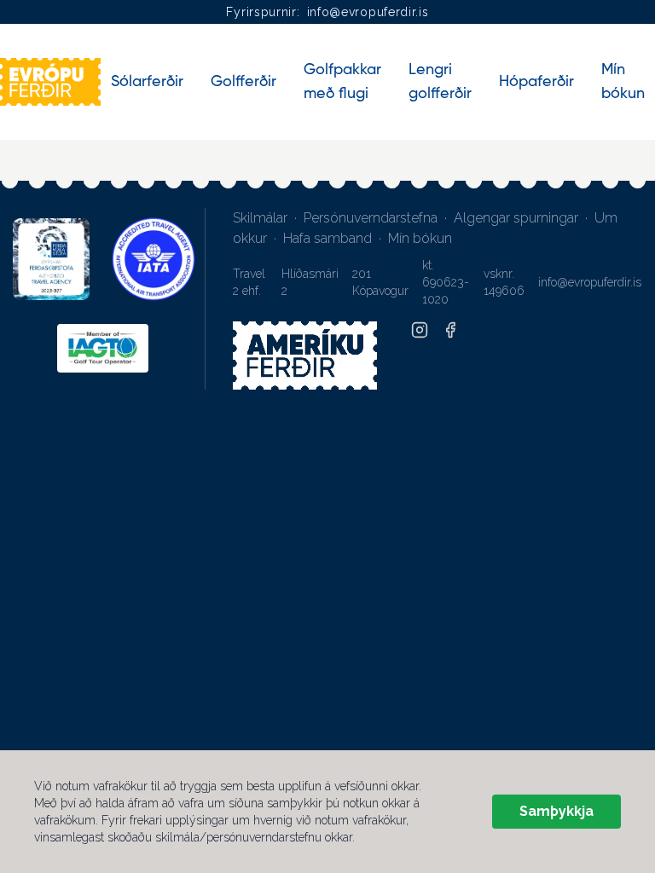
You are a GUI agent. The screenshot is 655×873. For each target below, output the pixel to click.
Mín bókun (420, 238)
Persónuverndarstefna (371, 218)
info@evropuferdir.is (368, 12)
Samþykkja (556, 811)
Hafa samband (327, 238)
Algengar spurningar (516, 218)
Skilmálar (260, 218)
